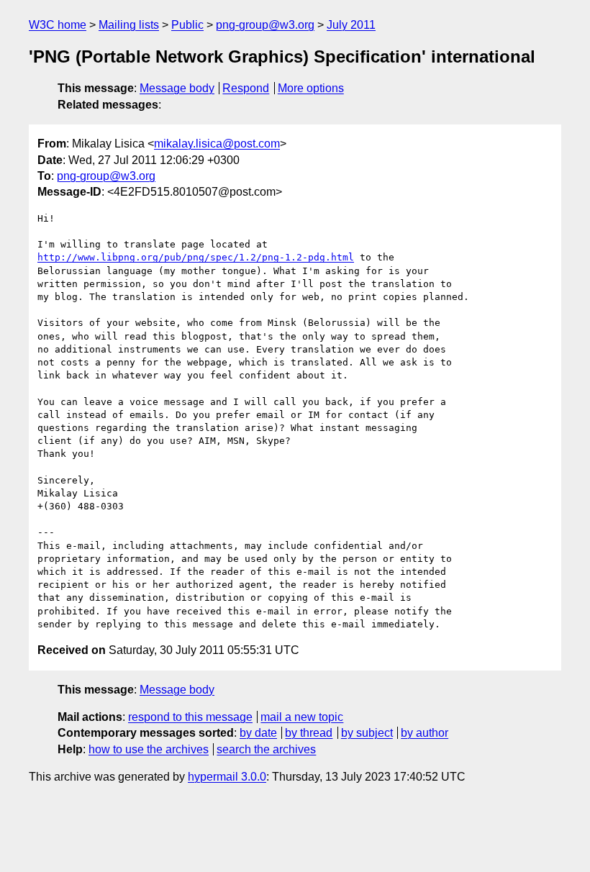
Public (187, 25)
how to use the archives (148, 749)
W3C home (57, 25)
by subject (367, 733)
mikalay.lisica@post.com (217, 143)
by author (424, 733)
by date (258, 733)
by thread (308, 733)
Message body (177, 88)
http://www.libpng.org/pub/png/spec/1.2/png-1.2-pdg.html (195, 257)
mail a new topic (301, 717)
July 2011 (351, 25)
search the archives (266, 749)
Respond (245, 88)
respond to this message (190, 717)
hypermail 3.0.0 (227, 777)
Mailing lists (129, 25)
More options (311, 88)
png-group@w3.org (265, 25)
